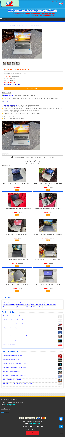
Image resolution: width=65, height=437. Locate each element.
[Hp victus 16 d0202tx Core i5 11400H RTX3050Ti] (17, 182)
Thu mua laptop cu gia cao (17, 302)
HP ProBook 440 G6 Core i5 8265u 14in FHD (48, 208)
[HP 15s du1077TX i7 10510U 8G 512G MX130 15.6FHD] (17, 207)
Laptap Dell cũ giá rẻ (35, 302)
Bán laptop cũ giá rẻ (46, 302)
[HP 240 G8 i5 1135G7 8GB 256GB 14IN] (10, 6)
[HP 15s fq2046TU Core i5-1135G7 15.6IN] (17, 232)
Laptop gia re (27, 302)
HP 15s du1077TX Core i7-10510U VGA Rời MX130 (48, 259)
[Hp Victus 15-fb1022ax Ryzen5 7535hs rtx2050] (48, 232)
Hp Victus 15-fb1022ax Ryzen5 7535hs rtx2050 (48, 234)
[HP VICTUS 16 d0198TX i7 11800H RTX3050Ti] (17, 258)
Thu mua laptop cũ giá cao (37, 304)
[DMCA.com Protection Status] (5, 412)
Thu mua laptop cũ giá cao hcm (23, 304)
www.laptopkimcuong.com (11, 405)
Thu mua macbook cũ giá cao (23, 306)
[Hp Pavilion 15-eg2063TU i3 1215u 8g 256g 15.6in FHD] (48, 182)
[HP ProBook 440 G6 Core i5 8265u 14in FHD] (48, 207)
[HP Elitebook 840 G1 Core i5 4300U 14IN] (48, 283)
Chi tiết (17, 189)
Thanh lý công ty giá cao (36, 306)
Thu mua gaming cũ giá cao (9, 306)
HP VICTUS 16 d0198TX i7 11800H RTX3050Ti (17, 259)
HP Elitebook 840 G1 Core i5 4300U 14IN (48, 284)
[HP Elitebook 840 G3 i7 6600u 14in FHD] (17, 283)
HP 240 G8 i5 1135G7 (8, 95)
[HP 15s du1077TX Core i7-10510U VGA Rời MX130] (48, 258)
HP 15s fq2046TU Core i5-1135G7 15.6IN (17, 234)
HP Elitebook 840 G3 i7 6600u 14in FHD (17, 284)
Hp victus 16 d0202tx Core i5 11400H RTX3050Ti (17, 183)
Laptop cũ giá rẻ (7, 302)
